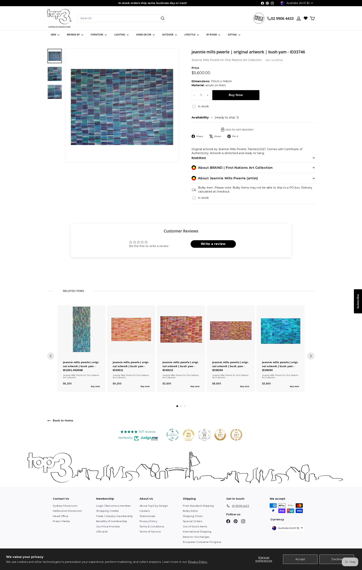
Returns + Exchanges (196, 536)
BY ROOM (211, 34)
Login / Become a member (113, 505)
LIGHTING (120, 34)
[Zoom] (122, 105)
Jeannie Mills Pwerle (206, 60)
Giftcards (102, 531)
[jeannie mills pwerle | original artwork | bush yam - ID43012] (181, 329)
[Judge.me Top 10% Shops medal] (220, 435)
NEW (54, 34)
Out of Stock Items (195, 526)
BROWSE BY (73, 34)
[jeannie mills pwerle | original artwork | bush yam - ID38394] (231, 329)
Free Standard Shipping (198, 505)
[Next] (310, 356)
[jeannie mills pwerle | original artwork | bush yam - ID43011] (131, 329)
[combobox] (122, 18)
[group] (81, 348)
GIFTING (232, 34)
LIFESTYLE (190, 34)
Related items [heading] (73, 290)
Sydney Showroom (65, 505)
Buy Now (236, 95)
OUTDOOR (168, 34)
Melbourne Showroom (67, 510)
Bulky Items (190, 510)
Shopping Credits (107, 510)
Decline (336, 559)
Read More (199, 157)
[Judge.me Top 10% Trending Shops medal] (236, 435)
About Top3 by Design (154, 505)
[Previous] (50, 356)
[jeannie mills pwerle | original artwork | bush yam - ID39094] (280, 329)
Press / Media (61, 521)
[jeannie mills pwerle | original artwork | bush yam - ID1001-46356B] (81, 329)
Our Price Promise (108, 526)
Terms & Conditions (152, 526)
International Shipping (197, 531)
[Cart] (312, 18)
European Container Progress (202, 541)
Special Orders (192, 521)
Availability (215, 117)
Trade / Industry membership (114, 516)
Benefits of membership (111, 521)
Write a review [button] (213, 244)
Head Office (60, 516)
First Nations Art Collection (243, 60)
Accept (300, 559)
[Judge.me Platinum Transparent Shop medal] (172, 435)
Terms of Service (150, 531)
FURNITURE (97, 34)
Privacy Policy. (198, 562)
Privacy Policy (148, 521)
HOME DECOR (144, 34)
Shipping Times (192, 516)
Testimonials (147, 516)
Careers (145, 510)
